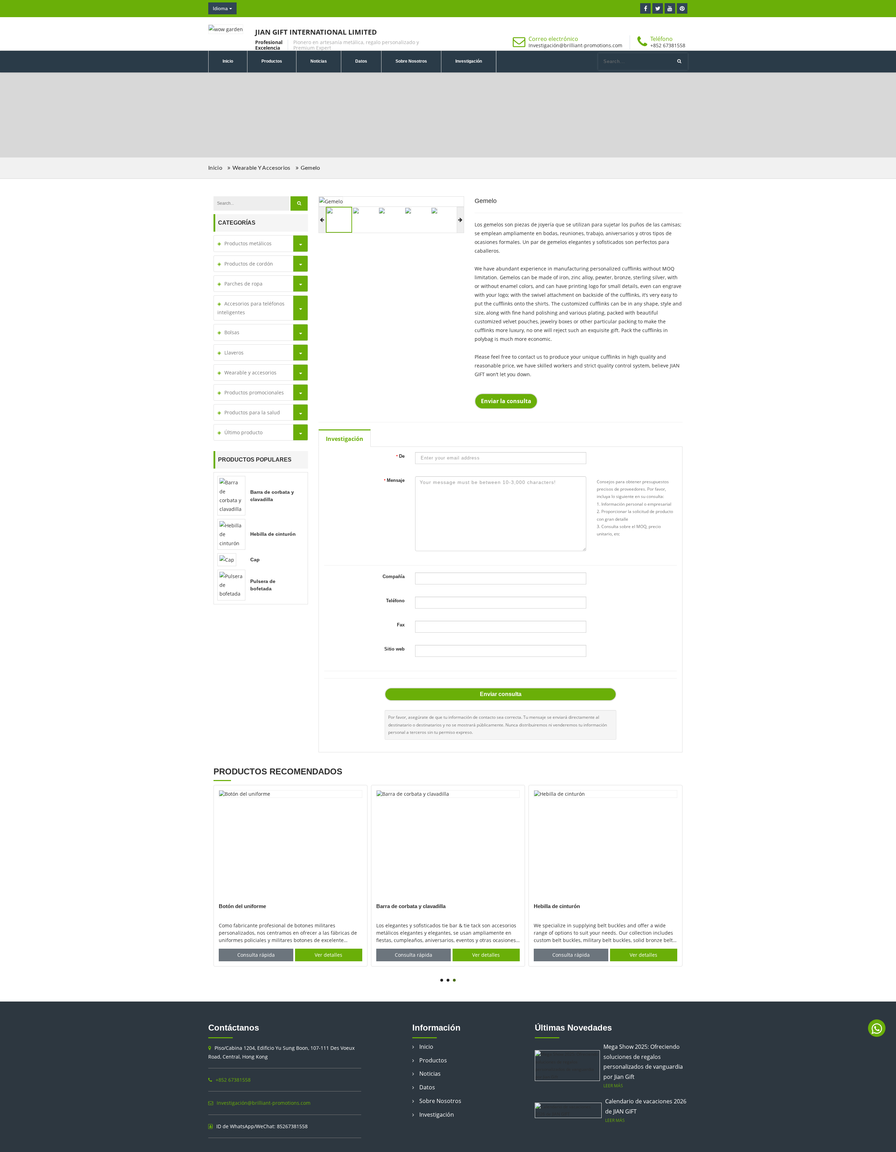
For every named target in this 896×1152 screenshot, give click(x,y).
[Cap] (226, 559)
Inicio (228, 61)
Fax (401, 624)
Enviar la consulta (506, 401)
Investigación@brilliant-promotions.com (575, 45)
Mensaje (394, 480)
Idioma (221, 8)
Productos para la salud (252, 412)
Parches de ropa (243, 283)
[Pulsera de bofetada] (231, 584)
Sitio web (394, 649)
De (400, 456)
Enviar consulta (501, 694)
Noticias (318, 61)
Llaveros (234, 352)
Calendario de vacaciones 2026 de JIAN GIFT (645, 1106)
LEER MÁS (613, 1085)
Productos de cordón (248, 263)
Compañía (394, 576)
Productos (271, 61)
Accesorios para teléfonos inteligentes (251, 308)
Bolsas (231, 332)
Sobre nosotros (411, 61)
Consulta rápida (256, 954)
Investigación (468, 61)
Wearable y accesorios (588, 114)
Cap (255, 559)
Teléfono (395, 600)
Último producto (243, 432)
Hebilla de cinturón (273, 534)
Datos (361, 61)
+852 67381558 (667, 45)
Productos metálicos (248, 243)
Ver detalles (328, 954)
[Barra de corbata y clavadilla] (231, 495)
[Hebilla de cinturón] (231, 534)
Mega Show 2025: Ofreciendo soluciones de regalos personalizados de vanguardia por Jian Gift (643, 1062)
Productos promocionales (254, 392)
